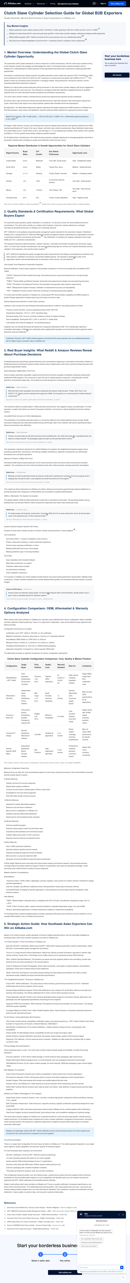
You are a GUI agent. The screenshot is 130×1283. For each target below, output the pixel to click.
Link (75, 1207)
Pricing (52, 4)
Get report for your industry (68, 4)
